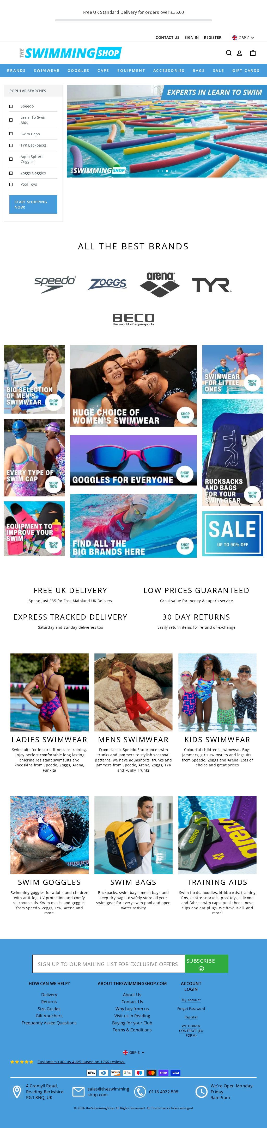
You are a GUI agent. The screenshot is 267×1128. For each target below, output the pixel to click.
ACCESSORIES (169, 70)
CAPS (104, 70)
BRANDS (16, 70)
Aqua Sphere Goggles (32, 159)
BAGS (199, 70)
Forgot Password (191, 1008)
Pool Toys (29, 184)
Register (212, 37)
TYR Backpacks (33, 145)
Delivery (49, 995)
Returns (49, 1002)
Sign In (192, 37)
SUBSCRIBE (200, 960)
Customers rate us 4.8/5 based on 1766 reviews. (81, 1061)
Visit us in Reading (132, 1016)
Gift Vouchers (49, 1016)
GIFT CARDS (246, 70)
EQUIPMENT (131, 70)
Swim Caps (30, 133)
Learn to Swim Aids (33, 120)
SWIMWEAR (47, 70)
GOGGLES (79, 70)
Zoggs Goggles (33, 173)
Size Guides (49, 1009)
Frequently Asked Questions (49, 1023)
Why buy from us (132, 1009)
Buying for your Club (132, 1023)
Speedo (27, 106)
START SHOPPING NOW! (31, 204)
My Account (191, 1000)
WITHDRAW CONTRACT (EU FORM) (191, 1030)
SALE (218, 70)
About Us (132, 995)
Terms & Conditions (132, 1030)
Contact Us (167, 37)
